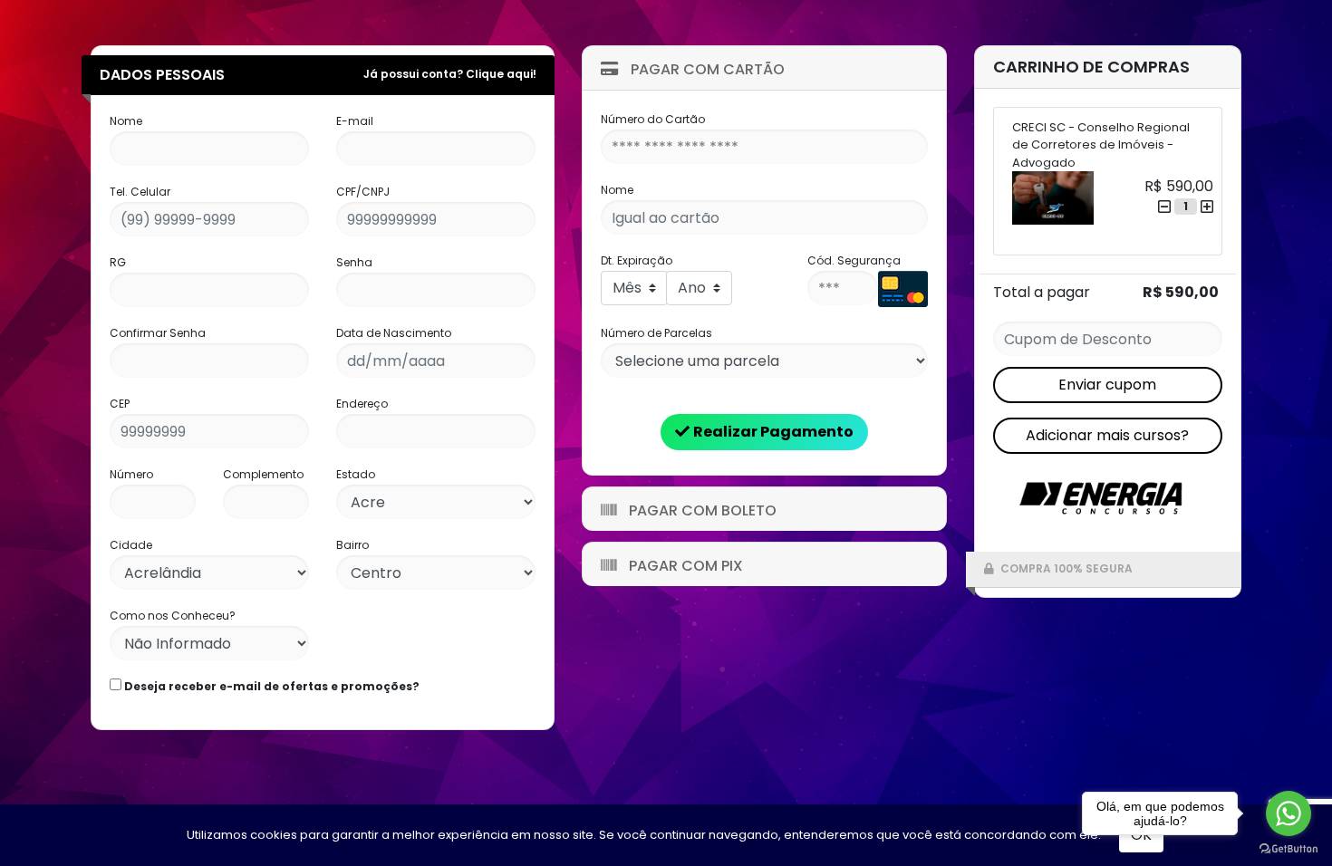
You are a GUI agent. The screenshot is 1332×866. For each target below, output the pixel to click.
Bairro (352, 545)
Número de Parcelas (656, 333)
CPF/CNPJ (363, 191)
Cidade (131, 545)
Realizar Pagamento (773, 431)
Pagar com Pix (684, 565)
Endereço (362, 403)
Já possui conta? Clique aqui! (449, 74)
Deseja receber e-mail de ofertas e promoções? (270, 686)
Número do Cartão (653, 119)
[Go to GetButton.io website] (1289, 847)
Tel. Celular (140, 191)
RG (118, 262)
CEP (120, 403)
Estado (355, 474)
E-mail (354, 121)
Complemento (263, 474)
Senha (354, 262)
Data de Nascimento (393, 333)
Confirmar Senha (158, 333)
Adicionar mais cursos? (1107, 435)
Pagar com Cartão (706, 69)
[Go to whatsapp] (1288, 813)
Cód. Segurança (854, 260)
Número (131, 474)
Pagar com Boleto (701, 510)
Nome (126, 121)
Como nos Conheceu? (173, 615)
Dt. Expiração (636, 260)
